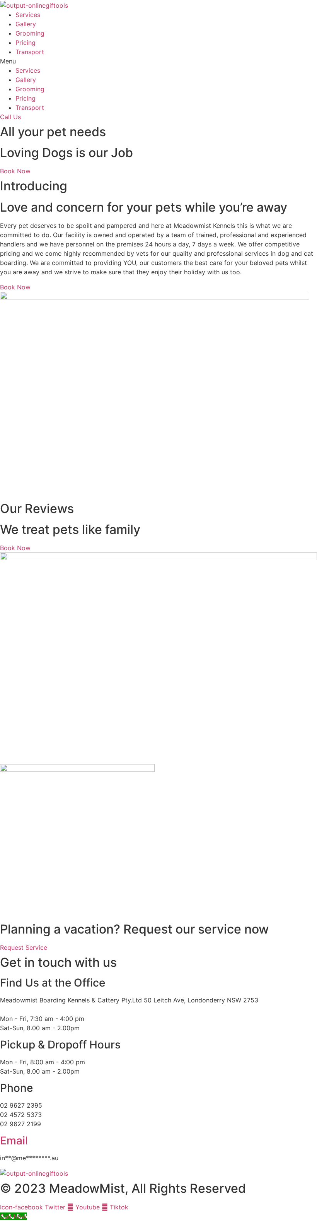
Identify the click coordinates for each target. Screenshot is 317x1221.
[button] (158, 61)
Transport (29, 52)
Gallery (25, 24)
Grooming (29, 33)
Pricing (25, 42)
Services (27, 15)
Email (14, 1140)
